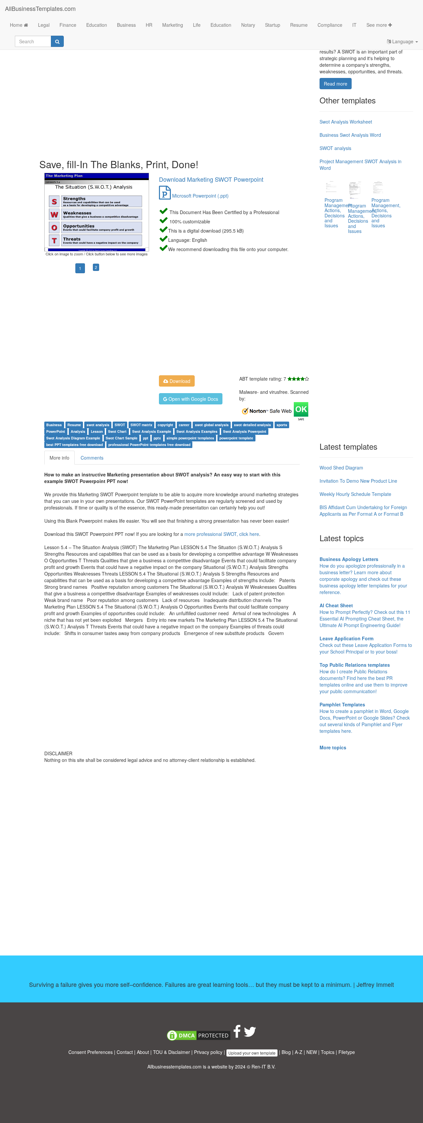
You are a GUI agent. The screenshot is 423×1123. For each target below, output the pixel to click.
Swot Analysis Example (151, 431)
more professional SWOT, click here (221, 534)
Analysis (78, 431)
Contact (125, 1052)
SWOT (120, 424)
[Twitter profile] (250, 1034)
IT (354, 24)
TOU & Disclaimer (171, 1052)
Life (197, 24)
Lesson (97, 431)
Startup (272, 24)
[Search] (57, 41)
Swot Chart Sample (121, 437)
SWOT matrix (141, 424)
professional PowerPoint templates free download (149, 444)
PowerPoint (55, 431)
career (184, 424)
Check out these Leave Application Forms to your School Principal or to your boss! (366, 645)
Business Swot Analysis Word (350, 134)
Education (96, 24)
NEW (311, 1052)
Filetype (346, 1052)
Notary (248, 24)
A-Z (298, 1052)
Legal (44, 24)
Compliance (330, 24)
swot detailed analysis (252, 424)
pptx (157, 437)
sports (282, 424)
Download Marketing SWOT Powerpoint (211, 179)
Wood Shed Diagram (341, 467)
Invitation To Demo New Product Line (358, 480)
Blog (286, 1052)
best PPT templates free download (74, 444)
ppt (145, 437)
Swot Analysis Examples (196, 431)
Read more (335, 83)
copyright (165, 424)
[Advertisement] (177, 99)
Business (126, 24)
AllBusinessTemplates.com (40, 8)
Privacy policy (208, 1052)
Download (179, 381)
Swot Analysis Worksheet (346, 121)
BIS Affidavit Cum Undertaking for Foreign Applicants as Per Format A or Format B (363, 510)
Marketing (172, 24)
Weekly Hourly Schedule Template (355, 494)
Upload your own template (252, 1053)
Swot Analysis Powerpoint (244, 431)
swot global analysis (212, 424)
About (143, 1052)
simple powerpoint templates (190, 437)
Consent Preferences (90, 1052)
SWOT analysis (335, 148)
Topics (327, 1052)
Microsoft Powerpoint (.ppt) (200, 195)
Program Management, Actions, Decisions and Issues (339, 213)
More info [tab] (59, 457)
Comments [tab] (92, 457)
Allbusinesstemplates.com (174, 1066)
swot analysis (98, 424)
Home (17, 24)
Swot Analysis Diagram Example (73, 437)
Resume (299, 24)
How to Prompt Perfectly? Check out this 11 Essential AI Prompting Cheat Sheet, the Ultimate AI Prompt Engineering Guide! (365, 615)
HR (149, 24)
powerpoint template (236, 437)
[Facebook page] (237, 1034)
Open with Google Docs (192, 398)
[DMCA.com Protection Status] (199, 1034)
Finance (67, 24)
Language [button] (403, 41)
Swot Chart (117, 431)
